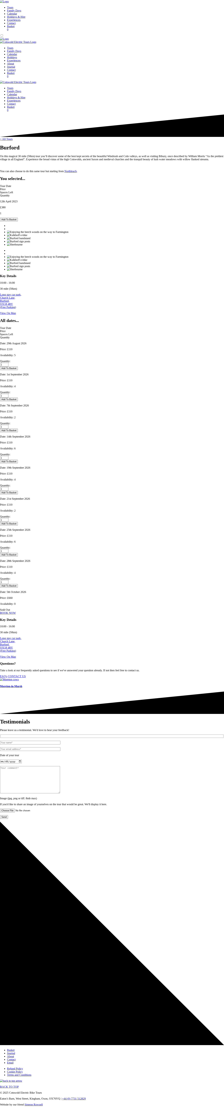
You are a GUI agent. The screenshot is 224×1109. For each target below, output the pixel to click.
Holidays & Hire (16, 16)
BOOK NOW (8, 612)
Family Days (14, 10)
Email (10, 1062)
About (10, 63)
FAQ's (3, 676)
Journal (11, 66)
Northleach (70, 171)
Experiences (13, 20)
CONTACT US (17, 676)
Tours (10, 7)
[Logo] (4, 1)
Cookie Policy (15, 1071)
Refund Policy (15, 1068)
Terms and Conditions (19, 1074)
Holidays (12, 57)
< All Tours (6, 139)
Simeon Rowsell (33, 1104)
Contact (11, 23)
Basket (11, 28)
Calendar (12, 13)
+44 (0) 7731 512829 (74, 1098)
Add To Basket (8, 219)
